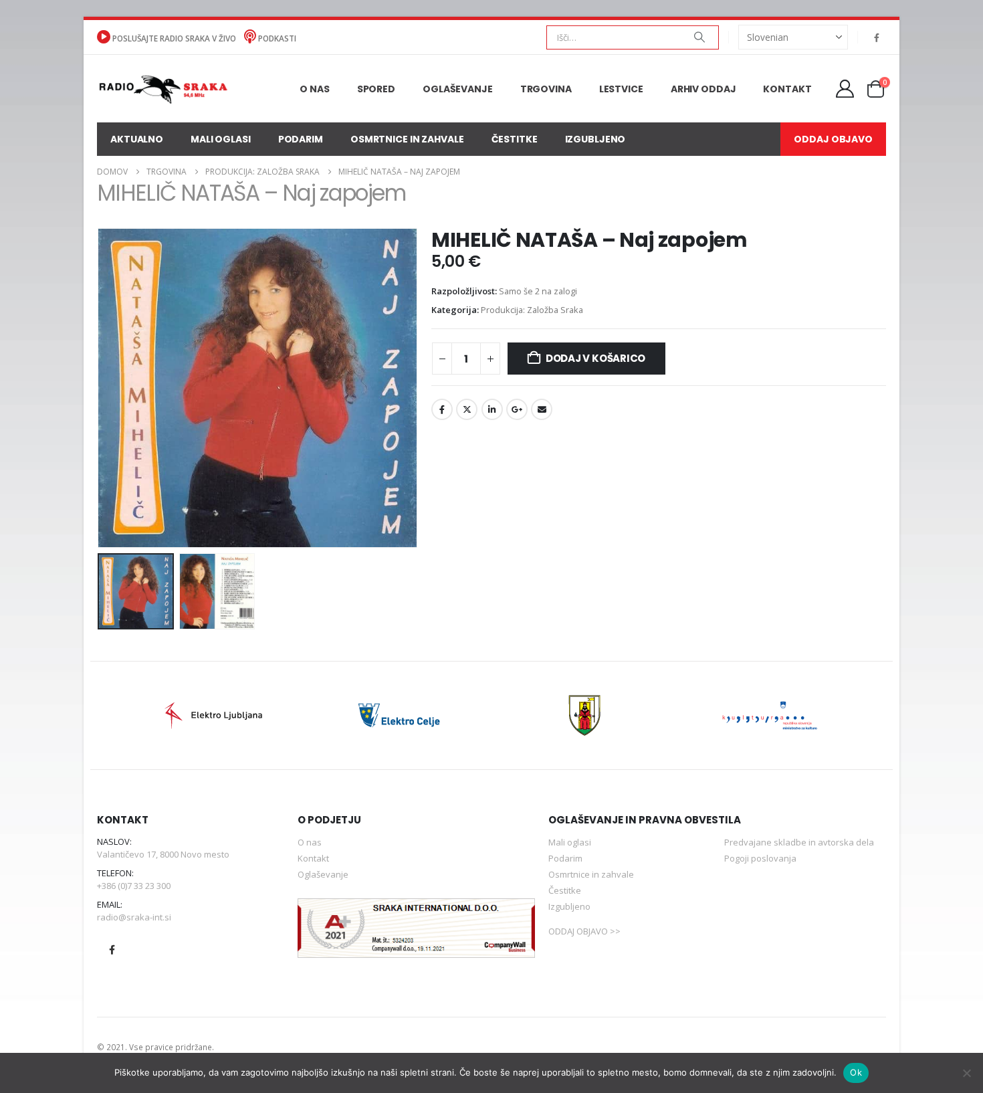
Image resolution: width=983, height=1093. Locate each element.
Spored (376, 89)
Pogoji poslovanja (760, 858)
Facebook (442, 409)
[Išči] (699, 37)
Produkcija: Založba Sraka (532, 310)
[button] (100, 388)
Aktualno (136, 139)
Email (541, 409)
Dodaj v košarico (595, 358)
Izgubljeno (595, 139)
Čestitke (515, 139)
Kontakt (787, 89)
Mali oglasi (221, 139)
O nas (314, 89)
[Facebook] (876, 37)
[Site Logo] (163, 88)
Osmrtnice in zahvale (407, 139)
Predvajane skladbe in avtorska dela (799, 842)
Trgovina (546, 89)
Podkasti (276, 38)
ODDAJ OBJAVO (833, 139)
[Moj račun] (845, 89)
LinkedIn (492, 409)
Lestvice (621, 89)
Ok (856, 1072)
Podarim (300, 139)
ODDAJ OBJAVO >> (584, 931)
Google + (517, 409)
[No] (966, 1073)
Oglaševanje (458, 89)
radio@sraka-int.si (134, 917)
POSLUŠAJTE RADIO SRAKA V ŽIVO (174, 38)
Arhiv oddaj (703, 89)
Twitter (466, 409)
